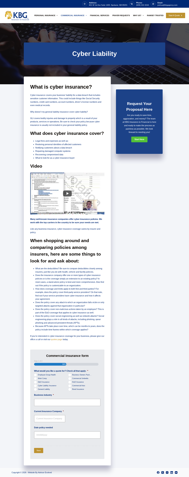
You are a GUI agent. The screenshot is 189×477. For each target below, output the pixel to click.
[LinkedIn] (171, 472)
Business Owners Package (82, 375)
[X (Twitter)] (162, 472)
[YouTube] (176, 472)
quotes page (56, 339)
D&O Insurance (43, 382)
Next (39, 450)
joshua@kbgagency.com (167, 5)
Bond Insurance (78, 389)
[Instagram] (167, 472)
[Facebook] (158, 472)
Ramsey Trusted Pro (157, 15)
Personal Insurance (44, 15)
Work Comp (42, 378)
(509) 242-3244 (142, 5)
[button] (139, 139)
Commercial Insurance (72, 15)
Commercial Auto (78, 386)
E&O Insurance (78, 382)
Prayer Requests (121, 15)
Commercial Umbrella (80, 378)
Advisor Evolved (45, 472)
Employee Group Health (47, 375)
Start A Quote (174, 15)
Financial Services (99, 15)
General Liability (44, 389)
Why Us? (137, 15)
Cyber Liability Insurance (47, 386)
